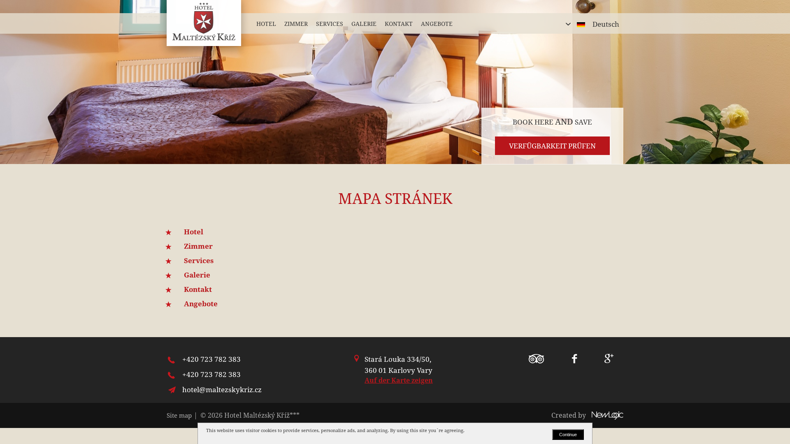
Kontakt (198, 289)
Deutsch (605, 24)
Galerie (197, 275)
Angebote (201, 303)
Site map (179, 415)
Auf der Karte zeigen (399, 380)
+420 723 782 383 (211, 359)
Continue (568, 434)
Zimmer (198, 246)
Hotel (193, 231)
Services (199, 260)
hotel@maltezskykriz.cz (222, 389)
